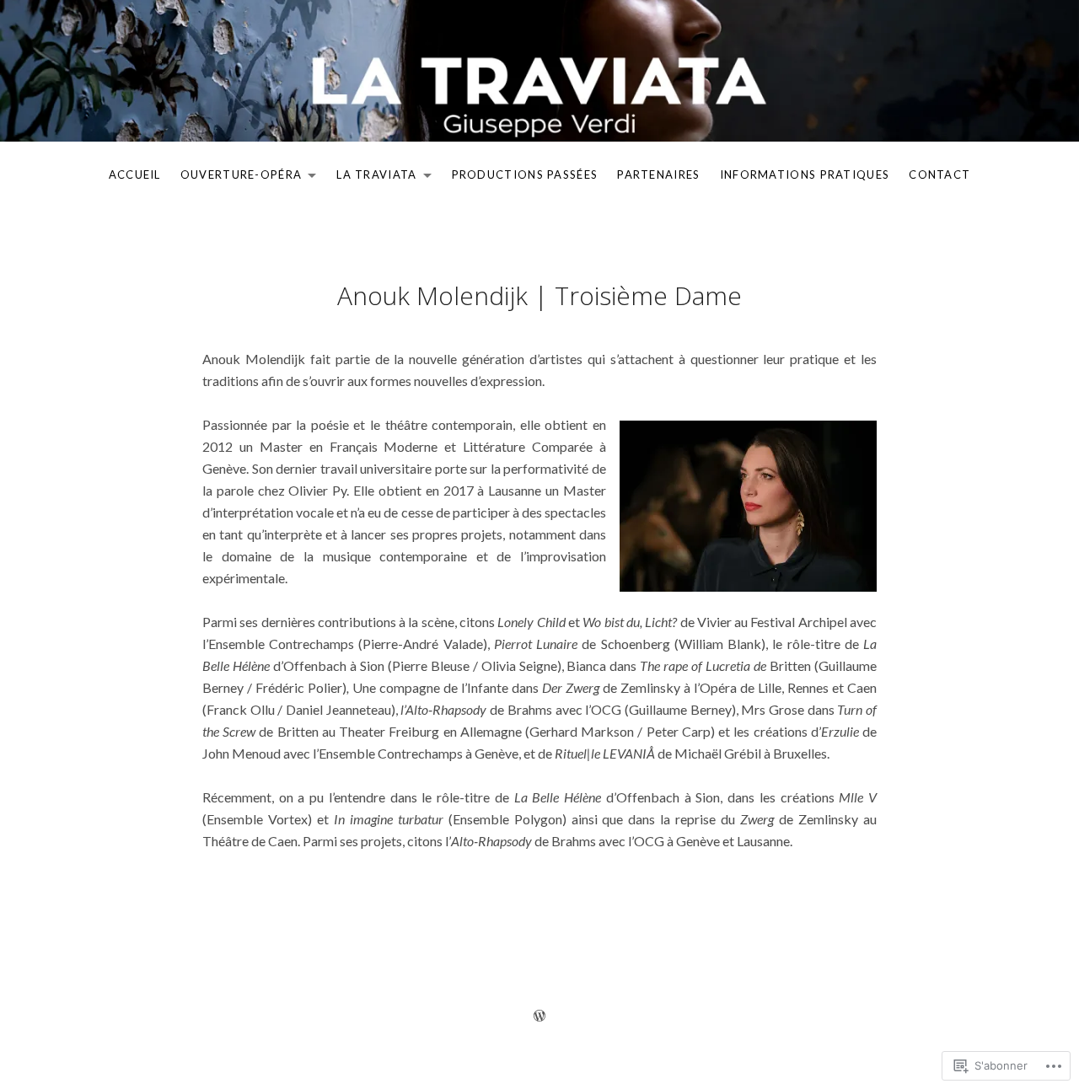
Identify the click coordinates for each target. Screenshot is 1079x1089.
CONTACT (939, 174)
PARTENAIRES (658, 174)
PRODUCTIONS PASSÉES (525, 174)
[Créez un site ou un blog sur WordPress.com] (539, 1015)
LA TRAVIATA (372, 178)
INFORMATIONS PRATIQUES (805, 174)
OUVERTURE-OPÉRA (237, 178)
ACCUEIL (135, 174)
